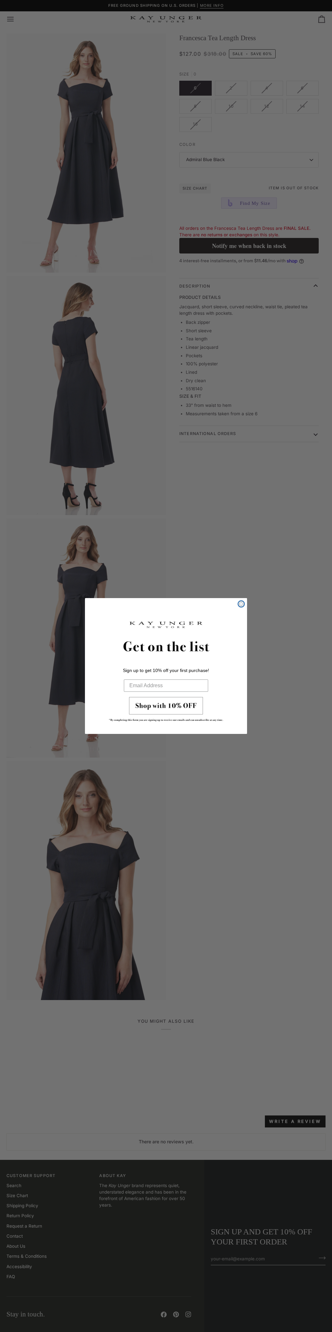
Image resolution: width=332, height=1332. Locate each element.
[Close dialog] (241, 604)
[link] (166, 711)
